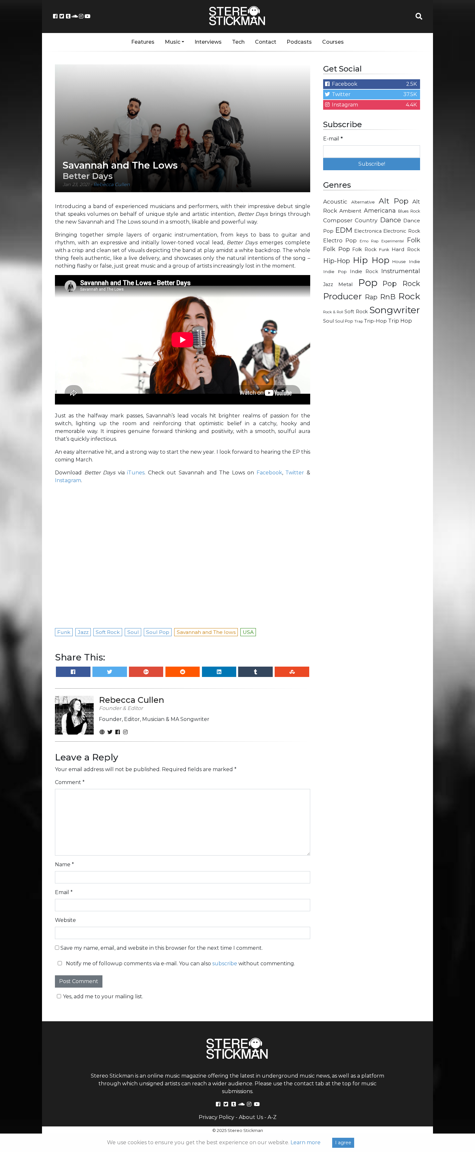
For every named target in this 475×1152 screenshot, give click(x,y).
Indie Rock (364, 271)
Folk (413, 240)
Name (64, 864)
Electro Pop (340, 240)
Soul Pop (344, 321)
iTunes (135, 473)
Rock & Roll (333, 312)
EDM (343, 230)
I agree (343, 1143)
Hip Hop (371, 260)
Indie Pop (335, 271)
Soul (328, 321)
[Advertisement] (371, 432)
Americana (380, 210)
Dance (390, 220)
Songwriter (394, 310)
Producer (342, 296)
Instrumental (400, 271)
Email (64, 892)
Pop (367, 282)
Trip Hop (400, 320)
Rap (371, 297)
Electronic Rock (401, 231)
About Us (251, 1117)
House (399, 261)
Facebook (269, 473)
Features (142, 42)
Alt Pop (394, 200)
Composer (338, 220)
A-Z (272, 1117)
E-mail (333, 139)
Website (65, 920)
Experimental (392, 241)
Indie (414, 261)
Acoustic (335, 201)
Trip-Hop (375, 321)
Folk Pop (336, 249)
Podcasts (299, 42)
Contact (265, 42)
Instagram (68, 480)
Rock (409, 296)
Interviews (208, 42)
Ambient (350, 211)
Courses (333, 42)
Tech (238, 42)
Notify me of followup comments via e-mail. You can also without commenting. (180, 963)
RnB (388, 296)
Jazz (328, 284)
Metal (345, 284)
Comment (70, 782)
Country (366, 220)
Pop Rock (401, 283)
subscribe (224, 963)
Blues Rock (409, 211)
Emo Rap (369, 241)
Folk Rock (364, 249)
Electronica (368, 231)
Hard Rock (406, 249)
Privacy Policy (216, 1117)
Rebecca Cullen (111, 184)
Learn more (305, 1142)
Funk (384, 249)
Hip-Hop (336, 261)
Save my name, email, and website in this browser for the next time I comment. (161, 948)
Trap (358, 321)
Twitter (294, 473)
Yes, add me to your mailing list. (103, 996)
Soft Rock (356, 312)
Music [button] (172, 42)
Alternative (363, 202)
